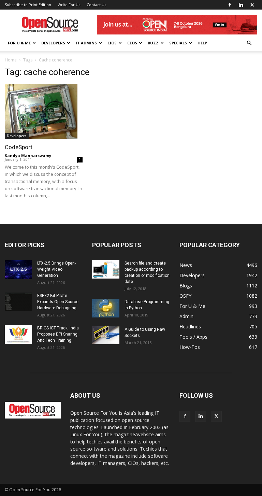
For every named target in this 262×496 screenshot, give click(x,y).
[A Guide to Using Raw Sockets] (105, 335)
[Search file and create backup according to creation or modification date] (105, 269)
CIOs (112, 42)
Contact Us (96, 4)
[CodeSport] (44, 111)
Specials (178, 42)
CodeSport (18, 147)
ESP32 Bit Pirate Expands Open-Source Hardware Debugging (57, 301)
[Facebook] (229, 5)
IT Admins (86, 42)
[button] (249, 43)
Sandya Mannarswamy (28, 155)
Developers (53, 42)
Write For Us (69, 4)
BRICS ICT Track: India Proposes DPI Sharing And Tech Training (58, 334)
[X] (252, 5)
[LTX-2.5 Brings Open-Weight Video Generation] (18, 269)
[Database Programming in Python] (105, 308)
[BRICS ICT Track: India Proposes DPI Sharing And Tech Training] (18, 334)
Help (202, 42)
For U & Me (19, 42)
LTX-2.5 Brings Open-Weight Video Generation (56, 269)
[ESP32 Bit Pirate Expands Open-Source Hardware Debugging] (18, 302)
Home (11, 60)
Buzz (153, 42)
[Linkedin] (241, 5)
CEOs (132, 42)
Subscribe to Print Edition (28, 4)
